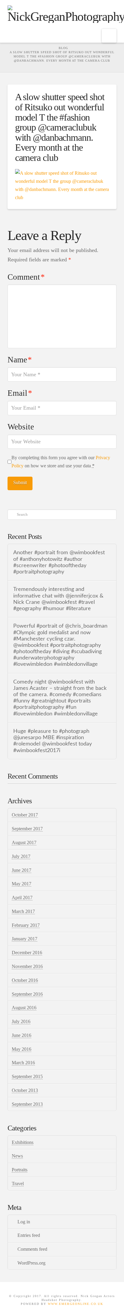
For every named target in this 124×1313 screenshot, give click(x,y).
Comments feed (32, 1249)
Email (20, 393)
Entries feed (28, 1235)
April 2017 (22, 897)
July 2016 (21, 1021)
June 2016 (21, 1035)
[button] (109, 36)
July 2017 (21, 856)
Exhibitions (22, 1142)
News (17, 1155)
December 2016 (27, 952)
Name (20, 359)
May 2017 (21, 883)
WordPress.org (31, 1262)
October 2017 (25, 814)
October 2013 (25, 1090)
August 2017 (24, 842)
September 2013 (27, 1104)
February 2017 (26, 925)
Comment (26, 276)
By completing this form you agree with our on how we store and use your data (60, 461)
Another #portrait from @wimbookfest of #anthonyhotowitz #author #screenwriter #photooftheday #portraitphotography (59, 562)
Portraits (19, 1169)
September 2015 (27, 1076)
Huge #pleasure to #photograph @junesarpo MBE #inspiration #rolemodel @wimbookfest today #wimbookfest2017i (52, 741)
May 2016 (21, 1049)
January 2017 (24, 938)
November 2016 (27, 966)
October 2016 (25, 980)
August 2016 (24, 1007)
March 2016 (23, 1062)
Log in (23, 1221)
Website (21, 426)
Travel (18, 1183)
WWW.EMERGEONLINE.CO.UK (75, 1303)
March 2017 (23, 911)
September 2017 (27, 828)
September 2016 (27, 994)
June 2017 (21, 870)
